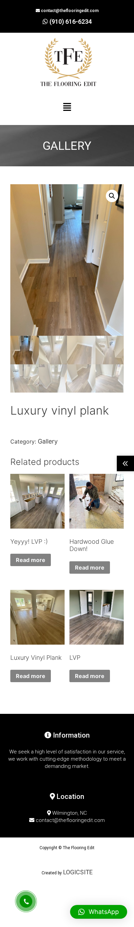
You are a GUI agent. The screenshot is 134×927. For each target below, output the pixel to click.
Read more (30, 559)
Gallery (48, 441)
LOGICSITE (77, 872)
